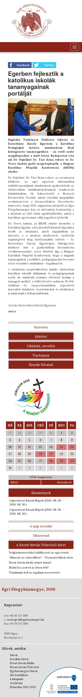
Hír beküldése (19, 675)
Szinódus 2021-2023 (23, 687)
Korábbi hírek (19, 659)
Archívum (16, 683)
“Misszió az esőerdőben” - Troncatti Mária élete (41, 557)
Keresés (41, 327)
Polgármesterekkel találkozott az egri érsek (39, 552)
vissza (12, 311)
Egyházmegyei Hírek (24, 671)
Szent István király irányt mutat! (30, 562)
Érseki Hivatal (41, 364)
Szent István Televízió (24, 667)
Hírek (14, 655)
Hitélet (41, 336)
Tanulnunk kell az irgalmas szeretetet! (34, 572)
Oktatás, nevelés (41, 346)
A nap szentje (41, 526)
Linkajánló (16, 679)
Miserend (41, 535)
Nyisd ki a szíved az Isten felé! (29, 567)
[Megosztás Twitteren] (44, 65)
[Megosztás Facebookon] (20, 65)
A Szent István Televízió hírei (41, 545)
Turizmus (41, 355)
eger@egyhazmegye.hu (28, 619)
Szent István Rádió (22, 663)
